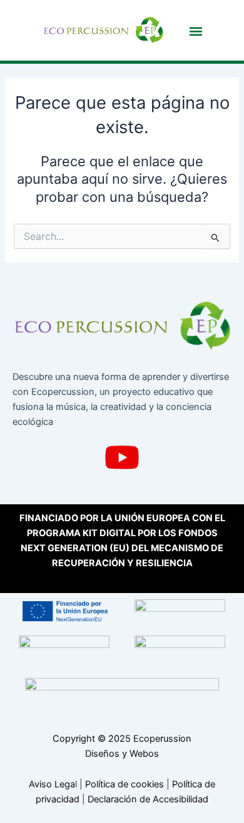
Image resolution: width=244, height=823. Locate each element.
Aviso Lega (52, 784)
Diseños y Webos (122, 753)
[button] (196, 31)
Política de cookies (124, 784)
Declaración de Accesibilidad (148, 799)
